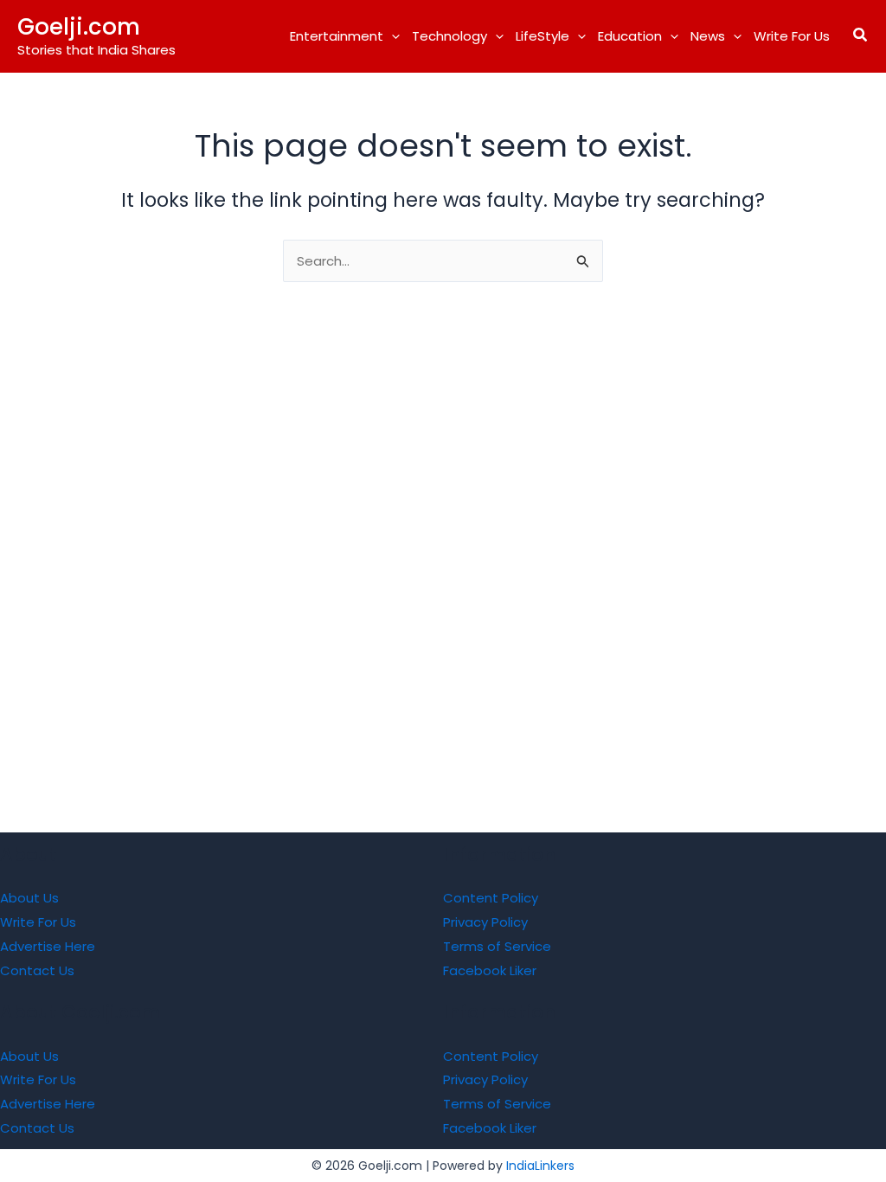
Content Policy (490, 898)
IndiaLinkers (540, 1165)
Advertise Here (47, 946)
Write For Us (792, 36)
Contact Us (37, 970)
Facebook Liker (489, 970)
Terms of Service (497, 946)
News (707, 36)
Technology (449, 36)
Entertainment (336, 36)
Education (630, 36)
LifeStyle (542, 36)
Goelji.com (78, 26)
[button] (391, 36)
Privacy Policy (485, 922)
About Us (29, 898)
